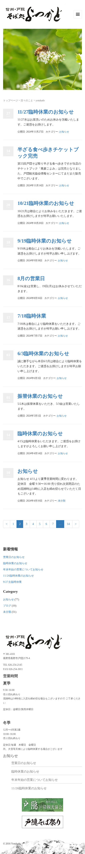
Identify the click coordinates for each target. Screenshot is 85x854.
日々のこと (27, 100)
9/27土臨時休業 (12, 581)
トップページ (10, 100)
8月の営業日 (31, 278)
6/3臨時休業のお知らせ (43, 353)
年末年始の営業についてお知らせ (23, 569)
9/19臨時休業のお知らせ (45, 241)
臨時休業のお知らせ (40, 433)
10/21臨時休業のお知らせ (46, 203)
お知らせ (64, 131)
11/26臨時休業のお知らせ (18, 575)
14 (68, 524)
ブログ (7, 605)
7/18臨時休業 (32, 316)
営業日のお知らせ (14, 557)
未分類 (61, 500)
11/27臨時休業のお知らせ (46, 112)
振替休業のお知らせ (40, 396)
